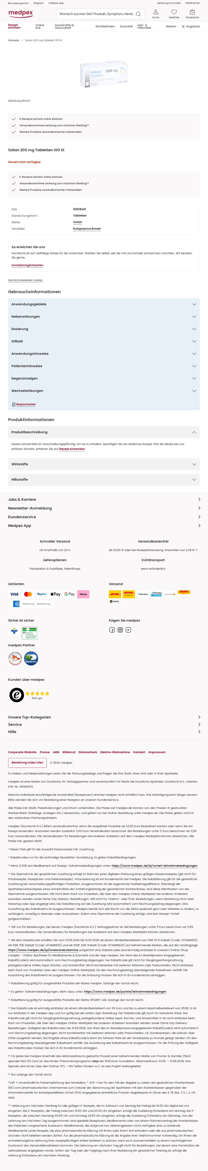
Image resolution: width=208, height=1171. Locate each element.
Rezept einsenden (72, 449)
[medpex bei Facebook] (112, 630)
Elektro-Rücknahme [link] (115, 752)
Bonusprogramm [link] (18, 3)
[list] (104, 74)
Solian (77, 222)
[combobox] (100, 14)
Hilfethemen (192, 3)
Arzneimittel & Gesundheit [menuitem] (64, 26)
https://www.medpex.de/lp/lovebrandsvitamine (43, 950)
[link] (15, 658)
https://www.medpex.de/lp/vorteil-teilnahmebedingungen (154, 865)
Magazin (39, 3)
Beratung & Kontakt (169, 3)
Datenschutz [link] (88, 752)
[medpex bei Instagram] (120, 630)
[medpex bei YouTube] (128, 630)
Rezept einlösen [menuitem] (14, 26)
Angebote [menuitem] (193, 26)
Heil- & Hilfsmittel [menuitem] (144, 26)
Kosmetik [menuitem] (126, 26)
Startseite (13, 40)
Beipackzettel (26, 404)
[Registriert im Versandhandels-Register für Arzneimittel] (29, 633)
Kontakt (139, 752)
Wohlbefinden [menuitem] (105, 26)
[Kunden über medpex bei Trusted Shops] (30, 695)
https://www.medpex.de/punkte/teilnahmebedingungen (125, 991)
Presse (45, 752)
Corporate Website (22, 752)
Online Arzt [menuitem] (39, 26)
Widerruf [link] (68, 752)
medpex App (56, 3)
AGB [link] (56, 752)
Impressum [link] (157, 752)
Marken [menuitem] (171, 26)
